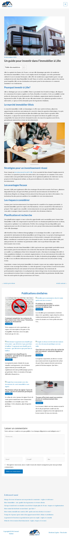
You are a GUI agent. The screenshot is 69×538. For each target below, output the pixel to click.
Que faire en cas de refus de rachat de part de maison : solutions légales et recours (50, 351)
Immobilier (9, 324)
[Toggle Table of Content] (23, 67)
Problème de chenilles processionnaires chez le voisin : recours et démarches (48, 305)
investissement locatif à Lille (23, 172)
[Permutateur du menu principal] (65, 4)
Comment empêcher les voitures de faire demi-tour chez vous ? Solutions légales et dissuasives (19, 319)
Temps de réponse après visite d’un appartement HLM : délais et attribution (28, 514)
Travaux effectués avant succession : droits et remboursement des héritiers (49, 399)
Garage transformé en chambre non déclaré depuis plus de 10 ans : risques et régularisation (34, 505)
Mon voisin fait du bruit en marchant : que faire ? (20, 508)
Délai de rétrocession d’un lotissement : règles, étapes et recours (25, 521)
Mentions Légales (54, 532)
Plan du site (63, 532)
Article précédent (8, 283)
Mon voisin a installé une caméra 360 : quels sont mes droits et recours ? (27, 511)
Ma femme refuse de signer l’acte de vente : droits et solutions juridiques (18, 390)
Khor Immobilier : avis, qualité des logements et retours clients (24, 502)
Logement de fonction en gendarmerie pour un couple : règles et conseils (28, 517)
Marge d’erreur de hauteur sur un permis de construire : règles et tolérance (28, 499)
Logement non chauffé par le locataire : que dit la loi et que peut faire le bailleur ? (18, 355)
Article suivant (61, 283)
